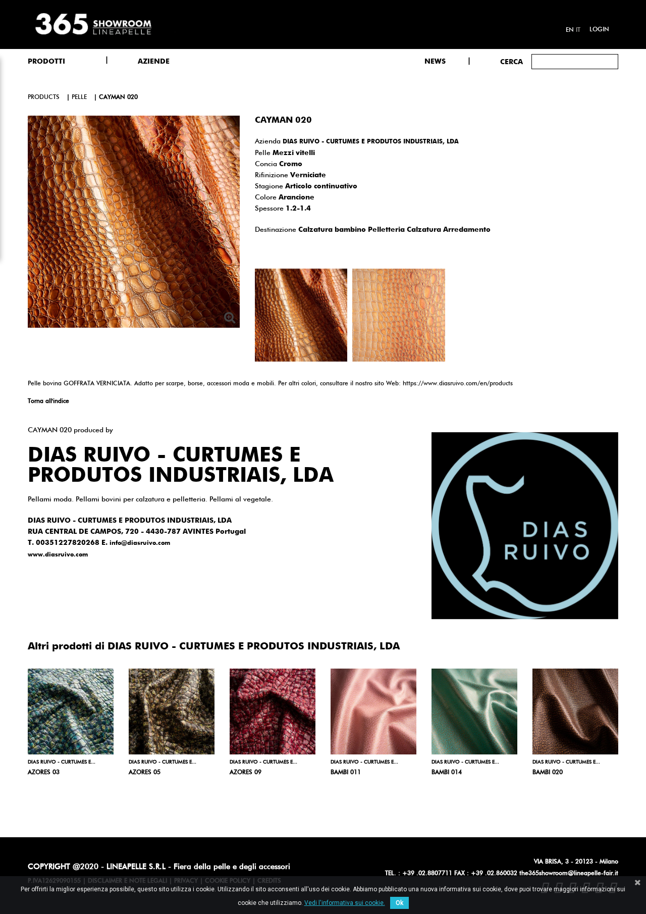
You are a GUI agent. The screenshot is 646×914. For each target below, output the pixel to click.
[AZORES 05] (171, 711)
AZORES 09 (245, 773)
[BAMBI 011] (373, 711)
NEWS (435, 61)
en (570, 30)
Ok (399, 902)
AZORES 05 (144, 773)
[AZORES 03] (71, 711)
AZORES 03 (44, 773)
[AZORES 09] (272, 711)
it (578, 30)
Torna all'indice (48, 401)
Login (599, 30)
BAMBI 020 (547, 773)
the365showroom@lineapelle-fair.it (568, 874)
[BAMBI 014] (474, 711)
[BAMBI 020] (575, 711)
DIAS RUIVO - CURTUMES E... (61, 762)
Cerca (511, 62)
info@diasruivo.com (140, 543)
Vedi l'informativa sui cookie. (344, 902)
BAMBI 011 (346, 773)
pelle (79, 97)
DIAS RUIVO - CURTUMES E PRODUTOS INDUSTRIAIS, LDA (371, 142)
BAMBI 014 (447, 773)
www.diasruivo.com (58, 555)
